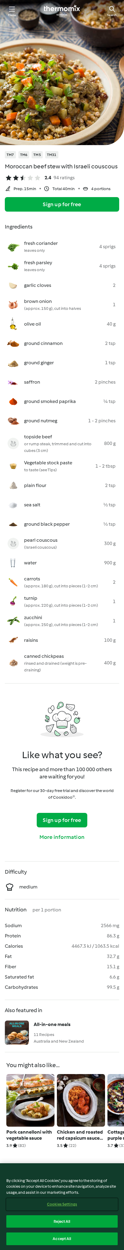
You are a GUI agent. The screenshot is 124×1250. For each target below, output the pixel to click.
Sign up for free (62, 204)
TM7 (10, 155)
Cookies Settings (62, 1204)
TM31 (52, 155)
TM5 (37, 155)
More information (62, 837)
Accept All (62, 1238)
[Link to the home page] (62, 11)
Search (112, 15)
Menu (12, 15)
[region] (62, 1206)
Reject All (62, 1221)
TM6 (24, 155)
